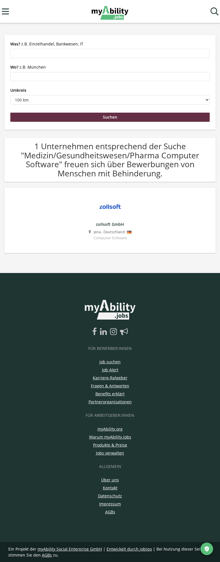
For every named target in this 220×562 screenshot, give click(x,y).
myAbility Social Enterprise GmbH (70, 549)
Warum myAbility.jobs (110, 437)
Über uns (110, 480)
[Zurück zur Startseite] (110, 11)
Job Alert (110, 369)
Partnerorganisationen (110, 401)
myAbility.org (110, 429)
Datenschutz (110, 496)
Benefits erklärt (110, 393)
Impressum (110, 504)
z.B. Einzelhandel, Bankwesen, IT (46, 44)
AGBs (110, 512)
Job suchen (110, 361)
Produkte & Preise (110, 445)
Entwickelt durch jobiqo (129, 549)
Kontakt (110, 488)
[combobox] (110, 53)
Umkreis (18, 90)
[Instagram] (114, 331)
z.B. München (28, 67)
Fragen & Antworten (110, 385)
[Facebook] (95, 331)
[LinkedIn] (104, 331)
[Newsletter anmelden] (124, 331)
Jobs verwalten (110, 453)
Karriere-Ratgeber (110, 377)
